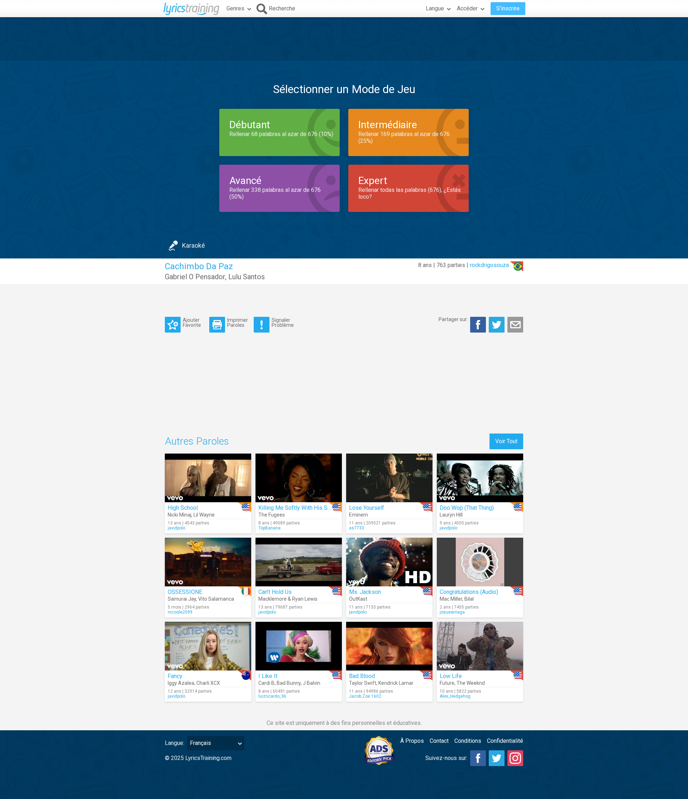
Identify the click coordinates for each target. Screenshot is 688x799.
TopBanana (269, 528)
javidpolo (176, 528)
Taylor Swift (362, 683)
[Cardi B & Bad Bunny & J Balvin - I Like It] (298, 646)
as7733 (356, 528)
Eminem (358, 515)
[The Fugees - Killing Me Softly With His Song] (298, 478)
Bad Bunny (289, 683)
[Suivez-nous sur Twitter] (497, 758)
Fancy (175, 676)
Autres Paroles (197, 441)
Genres (235, 8)
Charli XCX (208, 683)
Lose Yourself (366, 507)
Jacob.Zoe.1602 (365, 696)
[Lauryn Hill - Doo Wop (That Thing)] (480, 478)
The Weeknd (471, 683)
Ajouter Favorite (192, 322)
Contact (439, 740)
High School (183, 507)
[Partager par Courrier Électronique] (515, 325)
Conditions (467, 740)
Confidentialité (505, 740)
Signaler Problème (283, 322)
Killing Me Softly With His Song (297, 507)
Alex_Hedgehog (455, 696)
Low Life (451, 676)
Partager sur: (453, 319)
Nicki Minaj (179, 515)
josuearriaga (452, 612)
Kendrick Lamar (396, 683)
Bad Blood (362, 676)
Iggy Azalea (181, 683)
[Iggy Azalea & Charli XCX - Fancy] (208, 646)
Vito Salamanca (216, 599)
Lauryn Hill (451, 515)
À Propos (412, 740)
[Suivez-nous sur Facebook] (478, 758)
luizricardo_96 (272, 696)
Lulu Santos (246, 276)
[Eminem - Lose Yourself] (389, 478)
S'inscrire (508, 8)
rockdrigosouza (489, 265)
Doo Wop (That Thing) (467, 507)
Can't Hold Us (275, 592)
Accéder (467, 8)
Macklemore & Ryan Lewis (287, 599)
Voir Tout (506, 441)
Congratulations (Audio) (469, 592)
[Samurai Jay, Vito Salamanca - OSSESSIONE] (208, 562)
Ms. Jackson (365, 592)
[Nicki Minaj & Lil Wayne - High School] (208, 478)
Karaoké (193, 245)
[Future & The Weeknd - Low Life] (480, 646)
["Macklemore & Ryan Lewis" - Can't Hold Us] (298, 562)
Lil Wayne (204, 515)
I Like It (267, 676)
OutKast (358, 599)
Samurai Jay (182, 599)
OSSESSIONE (185, 592)
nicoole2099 (180, 612)
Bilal (469, 599)
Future (447, 683)
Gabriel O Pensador (195, 276)
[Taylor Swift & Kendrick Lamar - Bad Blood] (389, 646)
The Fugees (271, 515)
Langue (435, 8)
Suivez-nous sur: (446, 758)
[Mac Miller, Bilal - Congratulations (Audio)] (480, 562)
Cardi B (266, 683)
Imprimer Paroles (237, 322)
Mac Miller (451, 599)
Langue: (174, 743)
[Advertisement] (344, 39)
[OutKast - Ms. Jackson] (389, 562)
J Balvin (311, 683)
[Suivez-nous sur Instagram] (515, 758)
